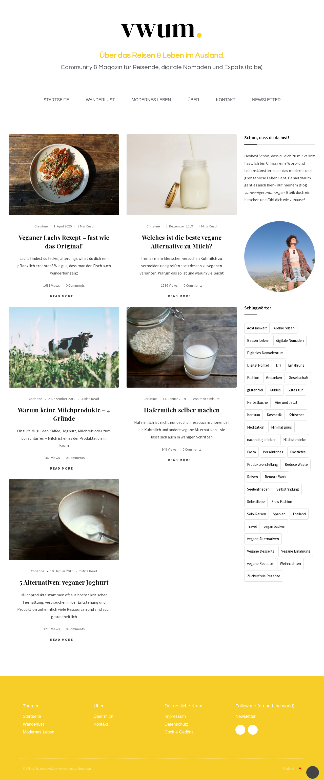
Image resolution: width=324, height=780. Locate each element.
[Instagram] (240, 730)
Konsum (253, 414)
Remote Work (275, 476)
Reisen (252, 476)
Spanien (279, 514)
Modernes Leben (151, 99)
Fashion (253, 377)
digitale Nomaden (290, 340)
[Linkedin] (253, 730)
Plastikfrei (298, 452)
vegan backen (274, 526)
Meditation (255, 427)
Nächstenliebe (294, 439)
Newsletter (266, 99)
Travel (252, 526)
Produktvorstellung (262, 464)
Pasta (251, 452)
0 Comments (75, 285)
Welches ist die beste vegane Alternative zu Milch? (181, 241)
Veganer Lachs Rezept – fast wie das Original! (64, 241)
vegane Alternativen (263, 538)
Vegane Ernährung (295, 551)
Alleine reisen (284, 328)
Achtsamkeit (257, 328)
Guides (275, 390)
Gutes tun (295, 390)
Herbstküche (257, 402)
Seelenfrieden (258, 489)
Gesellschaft (298, 377)
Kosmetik (274, 414)
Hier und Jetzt (286, 402)
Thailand (299, 514)
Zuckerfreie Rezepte (263, 576)
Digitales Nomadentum (265, 352)
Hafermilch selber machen (182, 410)
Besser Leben (258, 340)
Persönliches (273, 452)
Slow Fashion (282, 501)
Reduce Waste (296, 464)
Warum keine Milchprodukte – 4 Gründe (64, 414)
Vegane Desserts (260, 551)
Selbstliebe (256, 501)
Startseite (56, 99)
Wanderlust (100, 99)
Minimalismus (281, 427)
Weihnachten (290, 563)
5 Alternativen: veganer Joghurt (64, 582)
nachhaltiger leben (261, 439)
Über (193, 99)
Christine (41, 226)
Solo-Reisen (256, 514)
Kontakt (225, 99)
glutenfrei (255, 390)
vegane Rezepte (260, 563)
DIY (278, 365)
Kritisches (297, 414)
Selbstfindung (287, 489)
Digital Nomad (258, 365)
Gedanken (274, 377)
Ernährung (296, 365)
